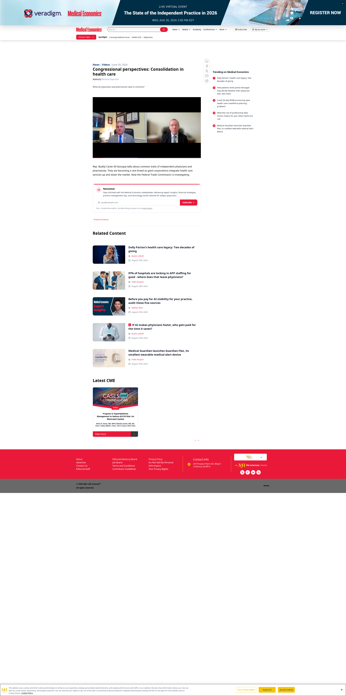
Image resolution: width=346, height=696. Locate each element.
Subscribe (187, 202)
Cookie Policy (27, 693)
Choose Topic (84, 37)
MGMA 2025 (136, 37)
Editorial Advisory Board (124, 459)
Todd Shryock (138, 282)
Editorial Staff (83, 468)
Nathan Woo (137, 307)
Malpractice (148, 37)
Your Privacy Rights (158, 468)
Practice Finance (101, 219)
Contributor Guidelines (124, 468)
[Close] (342, 690)
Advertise (81, 462)
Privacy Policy (155, 459)
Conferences (209, 29)
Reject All (267, 689)
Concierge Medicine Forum (119, 37)
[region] (173, 690)
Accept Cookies (286, 689)
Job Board (117, 462)
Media (185, 29)
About (79, 459)
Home (266, 485)
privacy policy (147, 208)
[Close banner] (342, 3)
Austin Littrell (138, 256)
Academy (197, 29)
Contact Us (81, 465)
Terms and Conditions (123, 465)
